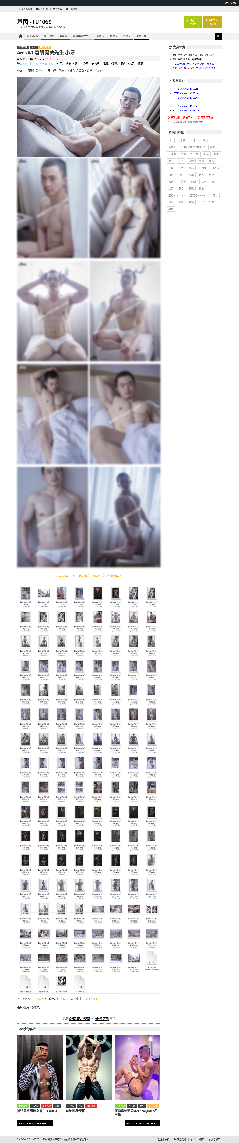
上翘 (193, 140)
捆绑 (216, 154)
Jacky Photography (42, 63)
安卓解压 (215, 1139)
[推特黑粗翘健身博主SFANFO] (40, 1068)
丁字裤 (181, 140)
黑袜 (170, 209)
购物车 (58, 9)
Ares (25, 63)
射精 (212, 147)
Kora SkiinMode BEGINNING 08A (37, 1123)
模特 (211, 161)
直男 (181, 174)
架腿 (201, 161)
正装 (170, 168)
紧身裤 (172, 181)
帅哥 (183, 154)
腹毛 (181, 188)
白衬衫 (215, 168)
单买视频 (46, 1106)
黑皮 (211, 202)
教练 (170, 161)
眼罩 (191, 174)
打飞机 (195, 154)
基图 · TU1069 (34, 22)
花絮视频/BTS (80, 36)
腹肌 (191, 188)
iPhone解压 (198, 1139)
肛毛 (214, 181)
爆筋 (191, 168)
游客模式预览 (79, 1018)
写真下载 (53, 59)
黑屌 (201, 202)
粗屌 (201, 174)
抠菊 (206, 154)
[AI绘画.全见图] (89, 1068)
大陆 (125, 36)
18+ (170, 140)
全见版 (63, 36)
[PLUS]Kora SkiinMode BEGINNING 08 (143, 1123)
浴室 (181, 168)
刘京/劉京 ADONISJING (193, 147)
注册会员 (72, 9)
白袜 (170, 174)
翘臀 (193, 181)
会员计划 (141, 36)
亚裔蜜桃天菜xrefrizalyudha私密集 (136, 1113)
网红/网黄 (32, 36)
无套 (181, 161)
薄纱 (215, 195)
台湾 (112, 36)
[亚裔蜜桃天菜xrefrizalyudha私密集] (137, 1068)
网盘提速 (181, 1139)
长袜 (181, 202)
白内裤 (202, 168)
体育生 (172, 147)
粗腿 (211, 174)
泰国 (99, 36)
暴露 (191, 161)
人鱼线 (204, 140)
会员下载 (102, 1018)
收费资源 (91, 1106)
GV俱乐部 (43, 9)
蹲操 (170, 202)
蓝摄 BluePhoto (176, 195)
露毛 (191, 202)
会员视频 (23, 1106)
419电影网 (26, 9)
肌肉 (203, 181)
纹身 (183, 181)
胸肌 (170, 188)
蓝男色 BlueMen (199, 195)
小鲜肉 (172, 154)
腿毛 (201, 188)
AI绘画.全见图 (75, 1111)
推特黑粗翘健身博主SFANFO (37, 1111)
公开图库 (49, 36)
